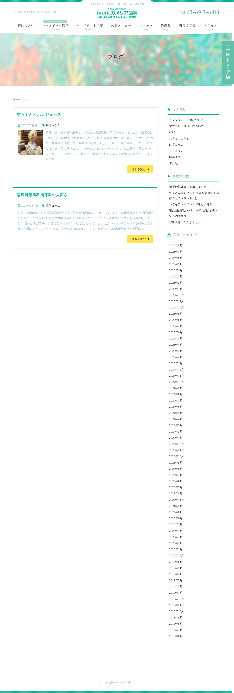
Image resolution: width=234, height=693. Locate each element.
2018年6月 (176, 636)
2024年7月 (176, 400)
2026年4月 (176, 270)
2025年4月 (176, 344)
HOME (16, 99)
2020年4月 (176, 530)
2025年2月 (176, 357)
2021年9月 (176, 505)
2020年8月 (176, 512)
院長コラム (53, 125)
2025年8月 (176, 319)
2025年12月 (176, 295)
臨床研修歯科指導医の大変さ (42, 195)
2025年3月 (176, 350)
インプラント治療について (186, 119)
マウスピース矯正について (186, 126)
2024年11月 (176, 375)
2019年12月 (176, 555)
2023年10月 (176, 456)
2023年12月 (176, 443)
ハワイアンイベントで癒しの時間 (190, 204)
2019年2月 (176, 586)
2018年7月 (176, 630)
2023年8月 (176, 468)
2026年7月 (176, 251)
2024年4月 (176, 419)
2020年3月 (176, 537)
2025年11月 (176, 301)
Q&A (172, 132)
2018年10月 (176, 611)
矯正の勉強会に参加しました (188, 186)
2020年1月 (176, 549)
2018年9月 (176, 617)
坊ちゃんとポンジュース (39, 114)
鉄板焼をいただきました (185, 222)
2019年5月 (176, 568)
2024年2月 (176, 431)
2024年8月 (176, 394)
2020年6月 (176, 518)
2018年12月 (176, 599)
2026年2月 (176, 282)
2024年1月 (176, 437)
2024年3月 (176, 425)
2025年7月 (176, 326)
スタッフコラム (179, 138)
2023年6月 (176, 481)
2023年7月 (176, 474)
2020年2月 (176, 543)
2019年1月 (176, 592)
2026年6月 (176, 257)
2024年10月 (176, 381)
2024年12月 (176, 369)
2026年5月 (176, 264)
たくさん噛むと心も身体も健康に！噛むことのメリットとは (194, 195)
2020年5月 (176, 524)
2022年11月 (176, 499)
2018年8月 (176, 623)
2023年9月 (176, 462)
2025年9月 (176, 313)
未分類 (173, 163)
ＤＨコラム (176, 150)
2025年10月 (176, 307)
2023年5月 (176, 487)
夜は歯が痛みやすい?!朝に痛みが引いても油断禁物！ (194, 213)
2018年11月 (176, 605)
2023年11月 (176, 450)
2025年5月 (176, 338)
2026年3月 (176, 276)
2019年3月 (176, 580)
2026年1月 (176, 288)
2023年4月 (176, 493)
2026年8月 (176, 245)
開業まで (175, 157)
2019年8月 (176, 561)
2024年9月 (176, 388)
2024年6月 (176, 406)
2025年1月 (176, 363)
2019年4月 (176, 574)
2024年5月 (176, 412)
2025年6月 (176, 332)
